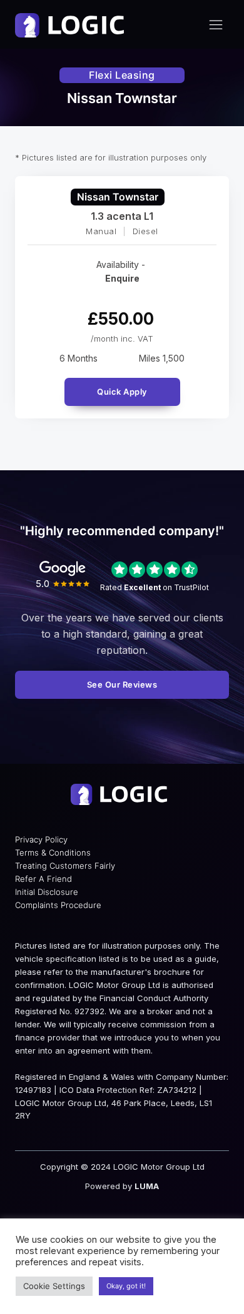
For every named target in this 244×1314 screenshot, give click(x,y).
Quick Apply (122, 392)
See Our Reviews (122, 684)
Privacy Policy (41, 839)
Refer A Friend (43, 879)
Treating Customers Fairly (65, 866)
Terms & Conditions (53, 852)
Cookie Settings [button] (54, 1286)
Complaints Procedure (58, 905)
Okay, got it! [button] (126, 1286)
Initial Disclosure (46, 892)
